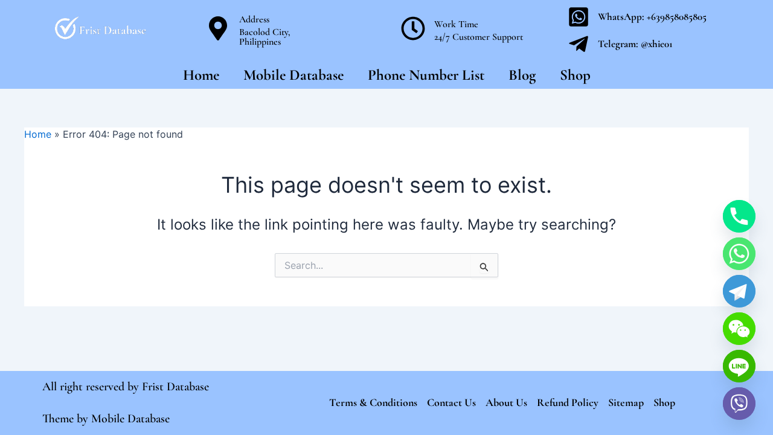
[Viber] (739, 403)
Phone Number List (426, 75)
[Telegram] (739, 291)
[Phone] (739, 216)
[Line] (739, 366)
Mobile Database (293, 75)
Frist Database (175, 386)
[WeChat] (739, 328)
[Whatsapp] (739, 253)
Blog (522, 75)
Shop (575, 75)
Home (201, 75)
